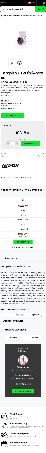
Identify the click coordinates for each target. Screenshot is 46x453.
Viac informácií (7, 95)
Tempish (41, 156)
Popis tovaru (11, 258)
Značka (7, 177)
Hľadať (40, 9)
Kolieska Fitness (29, 15)
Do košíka (28, 143)
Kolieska (18, 15)
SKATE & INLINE (25, 177)
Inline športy (9, 15)
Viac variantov (11, 115)
